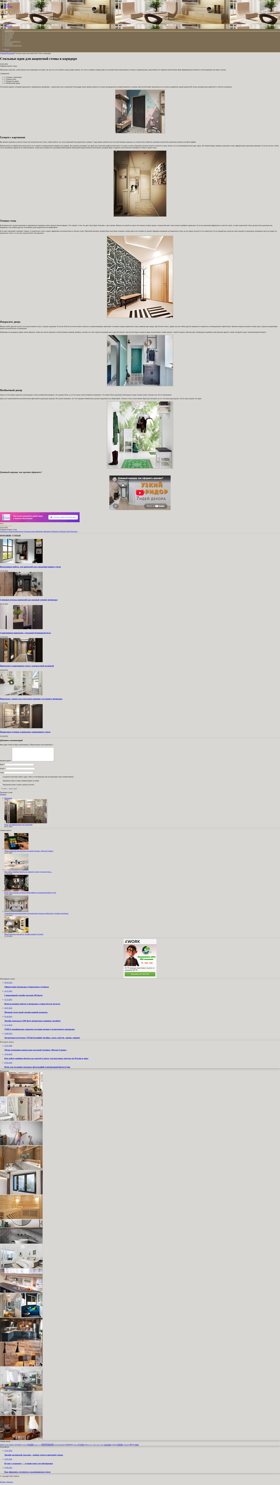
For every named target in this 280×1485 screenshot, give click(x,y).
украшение (126, 1445)
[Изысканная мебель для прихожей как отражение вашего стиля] (21, 562)
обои (94, 1445)
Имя (2, 764)
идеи (39, 1444)
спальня (107, 1444)
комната (69, 1444)
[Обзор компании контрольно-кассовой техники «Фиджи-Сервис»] (16, 849)
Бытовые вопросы (13, 46)
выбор (6, 1445)
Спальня (8, 36)
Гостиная (9, 34)
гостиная (18, 1445)
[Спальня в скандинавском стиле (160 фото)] (21, 1267)
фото (132, 1444)
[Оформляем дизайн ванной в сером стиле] (21, 1415)
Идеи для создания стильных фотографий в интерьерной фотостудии (30, 893)
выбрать (11, 1445)
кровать (75, 1445)
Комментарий (6, 761)
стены (10, 525)
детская (24, 1445)
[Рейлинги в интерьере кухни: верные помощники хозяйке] (21, 1292)
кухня (81, 1444)
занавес (36, 1444)
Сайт (2, 773)
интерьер (47, 1444)
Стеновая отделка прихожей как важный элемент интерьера (29, 600)
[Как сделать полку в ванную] (21, 1218)
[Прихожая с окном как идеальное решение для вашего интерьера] (21, 695)
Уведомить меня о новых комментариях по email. (21, 781)
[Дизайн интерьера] (9, 20)
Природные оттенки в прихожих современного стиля (25, 732)
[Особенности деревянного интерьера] (21, 1366)
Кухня (7, 40)
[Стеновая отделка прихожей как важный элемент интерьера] (21, 595)
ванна (2, 1445)
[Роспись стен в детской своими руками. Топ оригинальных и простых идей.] (21, 1145)
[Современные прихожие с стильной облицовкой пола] (21, 629)
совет (101, 1445)
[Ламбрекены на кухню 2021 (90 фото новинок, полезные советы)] (21, 1439)
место (90, 1444)
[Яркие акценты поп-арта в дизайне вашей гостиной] (16, 932)
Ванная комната (12, 42)
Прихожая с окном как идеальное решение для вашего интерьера (31, 699)
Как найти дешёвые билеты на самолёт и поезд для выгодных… (28, 872)
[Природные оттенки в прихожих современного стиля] (21, 728)
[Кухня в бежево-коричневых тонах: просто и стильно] (21, 1096)
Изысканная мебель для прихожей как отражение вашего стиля (30, 567)
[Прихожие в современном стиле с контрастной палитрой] (21, 661)
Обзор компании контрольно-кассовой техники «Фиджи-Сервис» (29, 851)
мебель (86, 1445)
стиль (119, 1444)
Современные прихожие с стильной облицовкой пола (25, 633)
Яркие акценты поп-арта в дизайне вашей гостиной (23, 934)
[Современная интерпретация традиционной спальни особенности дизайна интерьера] (16, 911)
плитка (98, 1444)
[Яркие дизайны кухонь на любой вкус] (21, 1390)
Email (2, 768)
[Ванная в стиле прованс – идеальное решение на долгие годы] (21, 1120)
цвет (137, 1444)
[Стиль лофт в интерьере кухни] (21, 1341)
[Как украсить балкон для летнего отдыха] (21, 1317)
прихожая (3, 525)
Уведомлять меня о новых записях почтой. (18, 785)
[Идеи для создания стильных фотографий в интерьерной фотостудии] (16, 891)
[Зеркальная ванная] (21, 1169)
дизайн (30, 1444)
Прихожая (9, 32)
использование (59, 1445)
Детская (8, 38)
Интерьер (8, 44)
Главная (3, 53)
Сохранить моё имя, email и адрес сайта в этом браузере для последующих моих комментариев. (38, 777)
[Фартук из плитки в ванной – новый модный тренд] (21, 1243)
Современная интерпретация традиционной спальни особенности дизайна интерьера (36, 913)
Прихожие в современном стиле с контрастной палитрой (27, 666)
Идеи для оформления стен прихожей (18, 825)
